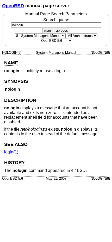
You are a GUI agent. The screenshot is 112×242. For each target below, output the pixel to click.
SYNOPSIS (16, 81)
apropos (62, 30)
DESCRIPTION (20, 100)
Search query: (56, 20)
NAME (11, 62)
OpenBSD (13, 5)
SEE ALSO (16, 144)
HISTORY (14, 162)
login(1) (11, 152)
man (47, 30)
